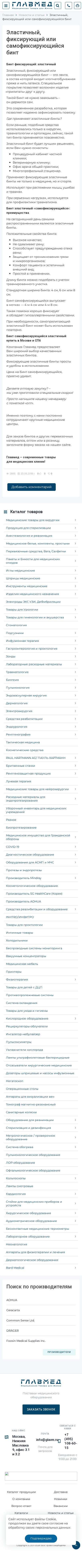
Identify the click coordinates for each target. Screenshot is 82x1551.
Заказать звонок (41, 1409)
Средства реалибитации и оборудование (37, 909)
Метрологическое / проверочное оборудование (30, 1137)
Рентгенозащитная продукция (28, 773)
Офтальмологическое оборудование (33, 1170)
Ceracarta (13, 1310)
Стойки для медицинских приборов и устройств (34, 1203)
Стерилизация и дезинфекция (28, 1128)
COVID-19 (12, 847)
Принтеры (13, 971)
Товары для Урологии (22, 609)
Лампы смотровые (19, 1186)
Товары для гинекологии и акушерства (35, 617)
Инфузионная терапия (22, 641)
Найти (57, 5)
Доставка (60, 1492)
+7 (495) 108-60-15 (70, 1441)
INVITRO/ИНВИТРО (20, 917)
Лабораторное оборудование (28, 1236)
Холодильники (17, 940)
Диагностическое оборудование (30, 854)
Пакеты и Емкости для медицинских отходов (33, 561)
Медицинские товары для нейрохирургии (37, 789)
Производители (59, 1352)
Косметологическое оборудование (32, 886)
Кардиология (16, 1194)
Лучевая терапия (18, 781)
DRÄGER (12, 1330)
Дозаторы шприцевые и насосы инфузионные (40, 1073)
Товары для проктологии (24, 925)
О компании (21, 1499)
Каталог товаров (26, 511)
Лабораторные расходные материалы (34, 664)
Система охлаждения (21, 1003)
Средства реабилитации (24, 719)
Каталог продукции (21, 1492)
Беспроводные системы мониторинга (34, 948)
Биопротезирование (21, 827)
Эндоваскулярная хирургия (26, 695)
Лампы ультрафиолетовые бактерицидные (37, 1057)
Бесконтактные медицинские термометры (37, 1229)
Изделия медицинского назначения (32, 594)
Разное (11, 820)
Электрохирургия (19, 711)
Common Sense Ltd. (20, 1320)
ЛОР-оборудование (20, 1162)
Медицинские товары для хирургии (33, 520)
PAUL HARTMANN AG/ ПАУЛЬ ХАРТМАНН (36, 758)
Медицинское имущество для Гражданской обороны (38, 837)
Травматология (17, 672)
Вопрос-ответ (21, 1506)
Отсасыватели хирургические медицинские (39, 1065)
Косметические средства (24, 750)
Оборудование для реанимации (30, 1120)
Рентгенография (18, 734)
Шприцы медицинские (23, 578)
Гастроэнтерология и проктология (31, 648)
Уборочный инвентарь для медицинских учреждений (36, 810)
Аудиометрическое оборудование (31, 1221)
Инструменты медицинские (26, 586)
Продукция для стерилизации (28, 528)
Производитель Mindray (23, 878)
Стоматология (16, 625)
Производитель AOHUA (23, 901)
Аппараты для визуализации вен (30, 1096)
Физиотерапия (17, 979)
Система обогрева (19, 1147)
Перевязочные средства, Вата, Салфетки (36, 551)
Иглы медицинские (20, 570)
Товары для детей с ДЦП (24, 987)
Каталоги (21, 1513)
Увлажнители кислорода (24, 1050)
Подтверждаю (41, 1538)
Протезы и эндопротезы (24, 870)
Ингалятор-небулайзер (23, 1034)
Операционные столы (22, 1089)
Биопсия (12, 680)
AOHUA (11, 1300)
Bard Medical (15, 1268)
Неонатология (16, 1244)
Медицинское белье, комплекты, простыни (38, 543)
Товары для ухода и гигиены (27, 1011)
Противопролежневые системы (30, 995)
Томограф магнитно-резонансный (31, 1104)
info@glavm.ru (47, 1440)
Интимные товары (19, 932)
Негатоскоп (14, 1081)
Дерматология (16, 703)
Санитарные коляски (21, 1112)
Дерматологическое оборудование (32, 1260)
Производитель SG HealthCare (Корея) (34, 893)
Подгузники (15, 633)
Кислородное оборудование (27, 1018)
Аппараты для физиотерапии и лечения (35, 1252)
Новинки (60, 1499)
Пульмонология (17, 687)
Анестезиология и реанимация (29, 535)
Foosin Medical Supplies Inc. (25, 1341)
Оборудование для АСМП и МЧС (30, 862)
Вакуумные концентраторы (26, 956)
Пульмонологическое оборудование (33, 1155)
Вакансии (61, 1506)
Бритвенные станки (20, 765)
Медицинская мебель (22, 964)
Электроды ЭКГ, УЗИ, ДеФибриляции (33, 602)
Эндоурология (16, 726)
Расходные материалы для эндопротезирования (25, 798)
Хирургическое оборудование (28, 1213)
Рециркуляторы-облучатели (27, 1026)
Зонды (10, 656)
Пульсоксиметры (18, 1042)
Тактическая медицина (23, 742)
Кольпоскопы (16, 1178)
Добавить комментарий (32, 487)
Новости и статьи (61, 1513)
